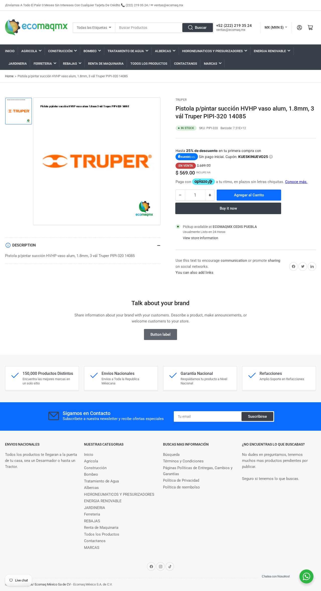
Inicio (10, 51)
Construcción (60, 51)
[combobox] (164, 27)
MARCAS (210, 63)
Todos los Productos (148, 63)
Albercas (163, 51)
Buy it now (228, 208)
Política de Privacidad (181, 480)
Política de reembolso (181, 487)
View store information (200, 238)
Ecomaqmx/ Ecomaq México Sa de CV (44, 584)
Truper (181, 100)
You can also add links (194, 272)
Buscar (200, 27)
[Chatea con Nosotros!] (306, 576)
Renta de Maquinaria (106, 63)
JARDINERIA (18, 63)
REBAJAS (70, 63)
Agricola (29, 51)
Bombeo (90, 51)
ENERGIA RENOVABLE (270, 51)
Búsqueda (171, 454)
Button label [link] (160, 334)
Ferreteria (43, 63)
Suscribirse (257, 416)
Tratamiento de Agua (126, 51)
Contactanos (185, 63)
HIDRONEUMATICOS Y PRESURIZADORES (212, 51)
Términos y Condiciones (183, 461)
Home (9, 76)
